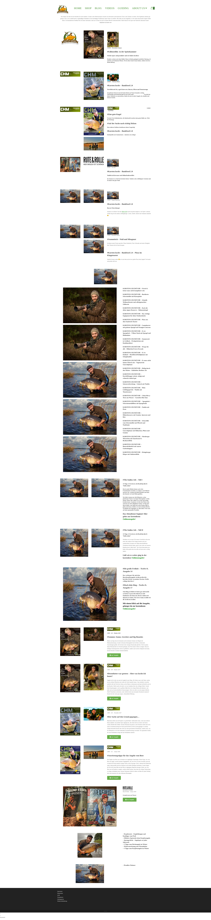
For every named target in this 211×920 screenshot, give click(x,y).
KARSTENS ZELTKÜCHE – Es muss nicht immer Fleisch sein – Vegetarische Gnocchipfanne (137, 362)
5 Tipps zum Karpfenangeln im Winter (136, 848)
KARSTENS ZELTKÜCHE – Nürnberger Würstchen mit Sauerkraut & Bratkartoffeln (136, 438)
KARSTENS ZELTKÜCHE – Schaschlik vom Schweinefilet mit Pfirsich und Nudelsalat (136, 423)
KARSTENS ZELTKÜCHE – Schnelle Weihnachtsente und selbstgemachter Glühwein (135, 302)
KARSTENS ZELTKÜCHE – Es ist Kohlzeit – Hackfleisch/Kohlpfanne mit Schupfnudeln (135, 355)
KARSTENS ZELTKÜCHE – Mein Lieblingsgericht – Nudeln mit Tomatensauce (134, 390)
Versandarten (60, 897)
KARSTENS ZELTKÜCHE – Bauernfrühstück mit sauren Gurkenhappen (132, 446)
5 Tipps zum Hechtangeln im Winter (135, 844)
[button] (114, 655)
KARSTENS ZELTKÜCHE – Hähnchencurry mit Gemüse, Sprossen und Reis (136, 415)
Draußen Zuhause (129, 865)
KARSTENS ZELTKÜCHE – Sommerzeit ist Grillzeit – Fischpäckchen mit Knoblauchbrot (136, 341)
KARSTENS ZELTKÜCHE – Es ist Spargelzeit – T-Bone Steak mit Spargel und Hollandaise (137, 333)
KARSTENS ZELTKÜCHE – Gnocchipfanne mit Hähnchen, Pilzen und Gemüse (136, 431)
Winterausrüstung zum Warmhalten (135, 846)
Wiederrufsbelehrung (62, 901)
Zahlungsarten (60, 899)
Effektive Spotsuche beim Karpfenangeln (137, 838)
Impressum (60, 891)
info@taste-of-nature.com (105, 22)
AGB (58, 895)
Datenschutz (60, 893)
